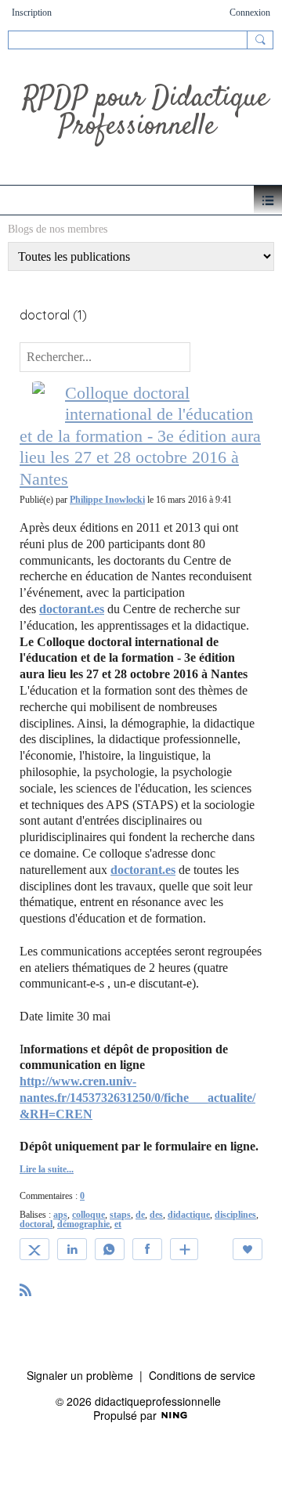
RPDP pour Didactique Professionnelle (145, 112)
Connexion (250, 12)
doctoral (36, 1224)
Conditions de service (202, 1375)
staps (120, 1214)
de (140, 1214)
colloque (88, 1214)
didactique (189, 1214)
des (156, 1214)
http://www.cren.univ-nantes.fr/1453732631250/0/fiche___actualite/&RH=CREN (137, 1097)
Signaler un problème (80, 1375)
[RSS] (26, 1288)
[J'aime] (247, 1249)
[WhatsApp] (110, 1249)
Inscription (32, 12)
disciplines (235, 1214)
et (117, 1224)
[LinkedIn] (72, 1249)
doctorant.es (71, 609)
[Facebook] (147, 1249)
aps (60, 1214)
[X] (34, 1249)
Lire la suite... (47, 1169)
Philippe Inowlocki (107, 499)
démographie (83, 1224)
